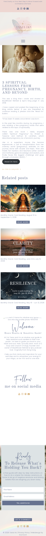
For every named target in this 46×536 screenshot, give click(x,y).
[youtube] (18, 8)
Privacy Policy (24, 533)
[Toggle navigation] (23, 41)
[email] (27, 8)
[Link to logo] (23, 25)
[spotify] (24, 8)
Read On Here (11, 162)
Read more (23, 222)
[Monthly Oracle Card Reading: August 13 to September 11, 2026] (23, 198)
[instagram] (21, 8)
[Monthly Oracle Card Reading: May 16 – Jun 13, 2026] (23, 286)
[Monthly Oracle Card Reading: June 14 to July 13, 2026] (23, 242)
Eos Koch (23, 535)
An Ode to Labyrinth (10, 169)
